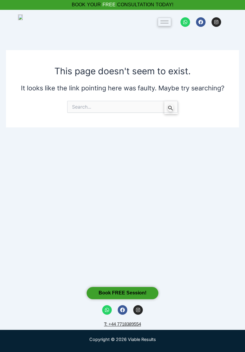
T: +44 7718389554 (122, 324)
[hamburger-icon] (164, 22)
